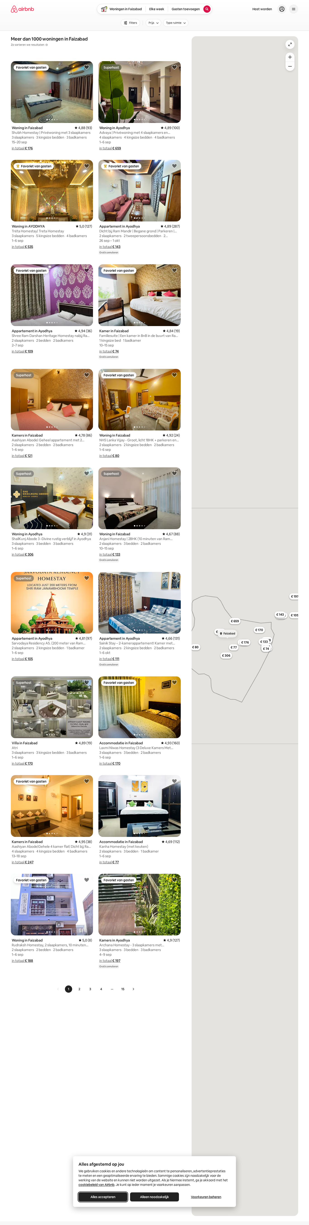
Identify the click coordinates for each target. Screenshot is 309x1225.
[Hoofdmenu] (293, 9)
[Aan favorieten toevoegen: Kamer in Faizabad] (174, 270)
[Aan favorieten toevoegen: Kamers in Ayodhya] (174, 879)
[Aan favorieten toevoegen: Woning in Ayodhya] (174, 67)
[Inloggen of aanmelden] (281, 9)
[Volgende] (133, 989)
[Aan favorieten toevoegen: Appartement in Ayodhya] (174, 165)
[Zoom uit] (290, 66)
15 (122, 989)
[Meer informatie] (46, 44)
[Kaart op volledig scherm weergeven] (290, 44)
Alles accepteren (102, 1197)
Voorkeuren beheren (206, 1197)
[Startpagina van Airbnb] (22, 9)
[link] (58, 989)
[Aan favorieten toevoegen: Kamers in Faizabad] (86, 374)
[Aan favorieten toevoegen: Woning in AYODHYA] (86, 165)
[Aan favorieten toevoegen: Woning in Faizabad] (86, 67)
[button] (22, 148)
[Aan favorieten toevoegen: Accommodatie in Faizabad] (174, 682)
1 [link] (68, 989)
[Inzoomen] (290, 57)
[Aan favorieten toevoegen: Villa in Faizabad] (86, 682)
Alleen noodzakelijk (154, 1197)
